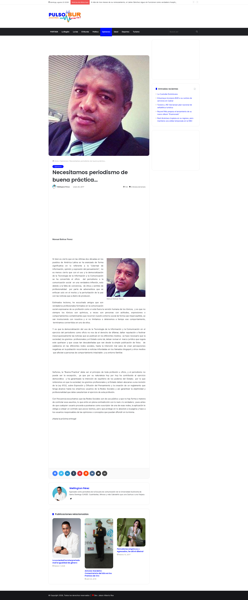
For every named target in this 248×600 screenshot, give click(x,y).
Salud (116, 32)
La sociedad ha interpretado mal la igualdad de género (66, 561)
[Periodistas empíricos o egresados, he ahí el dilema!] (131, 532)
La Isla (75, 32)
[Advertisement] (150, 13)
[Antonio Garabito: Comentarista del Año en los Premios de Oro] (99, 543)
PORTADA (54, 32)
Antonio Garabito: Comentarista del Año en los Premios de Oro (98, 573)
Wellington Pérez (63, 187)
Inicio (56, 161)
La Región (65, 32)
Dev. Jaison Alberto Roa (104, 595)
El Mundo (85, 32)
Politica (95, 32)
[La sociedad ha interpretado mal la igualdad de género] (66, 538)
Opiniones (106, 32)
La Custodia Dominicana (167, 94)
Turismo (136, 32)
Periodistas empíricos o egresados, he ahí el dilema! (130, 550)
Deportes (125, 32)
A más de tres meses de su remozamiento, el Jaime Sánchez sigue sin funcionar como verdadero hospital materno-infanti (140, 2)
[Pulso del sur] (64, 16)
